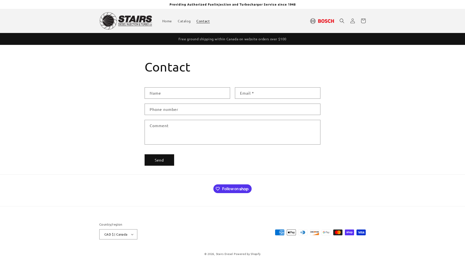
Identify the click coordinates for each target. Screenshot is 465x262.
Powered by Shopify (247, 254)
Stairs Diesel (225, 254)
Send (159, 160)
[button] (342, 21)
